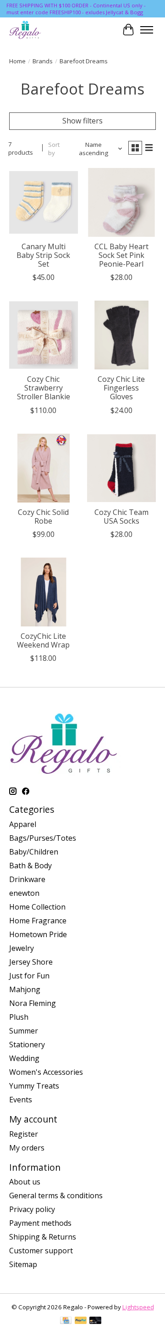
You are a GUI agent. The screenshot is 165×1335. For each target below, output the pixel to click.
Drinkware (27, 879)
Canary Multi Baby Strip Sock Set (43, 255)
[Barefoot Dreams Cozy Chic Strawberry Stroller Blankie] (43, 335)
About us (24, 1182)
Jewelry (21, 948)
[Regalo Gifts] (25, 29)
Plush (18, 1017)
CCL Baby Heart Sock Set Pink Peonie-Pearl (121, 255)
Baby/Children (33, 852)
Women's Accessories (46, 1072)
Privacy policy (32, 1209)
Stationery (27, 1044)
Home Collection (37, 907)
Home (17, 61)
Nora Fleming (32, 1003)
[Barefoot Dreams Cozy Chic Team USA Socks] (121, 468)
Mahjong (24, 989)
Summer (23, 1031)
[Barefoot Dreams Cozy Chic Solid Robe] (43, 468)
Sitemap (23, 1264)
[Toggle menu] (147, 30)
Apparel (22, 824)
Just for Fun (29, 976)
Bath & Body (30, 865)
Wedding (24, 1058)
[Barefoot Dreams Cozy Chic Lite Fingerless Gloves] (121, 335)
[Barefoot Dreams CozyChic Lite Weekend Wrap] (43, 592)
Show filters (82, 121)
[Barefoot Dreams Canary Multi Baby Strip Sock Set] (43, 202)
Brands (43, 61)
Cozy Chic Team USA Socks (121, 516)
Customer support (41, 1251)
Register (23, 1134)
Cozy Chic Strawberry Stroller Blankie (43, 388)
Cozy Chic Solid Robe (43, 516)
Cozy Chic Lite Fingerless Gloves (121, 388)
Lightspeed (138, 1307)
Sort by (54, 148)
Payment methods (40, 1223)
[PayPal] (81, 1321)
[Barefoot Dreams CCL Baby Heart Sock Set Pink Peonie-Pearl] (121, 202)
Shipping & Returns (42, 1237)
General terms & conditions (56, 1195)
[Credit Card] (66, 1321)
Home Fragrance (37, 921)
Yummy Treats (34, 1086)
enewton (24, 893)
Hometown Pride (38, 934)
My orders (26, 1148)
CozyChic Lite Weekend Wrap (43, 640)
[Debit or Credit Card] (95, 1321)
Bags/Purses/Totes (42, 838)
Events (20, 1100)
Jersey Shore (31, 962)
